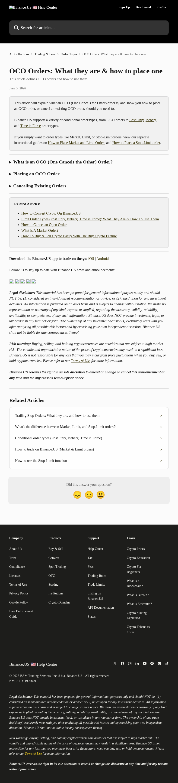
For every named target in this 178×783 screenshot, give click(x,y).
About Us (15, 549)
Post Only (136, 120)
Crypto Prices (136, 549)
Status (91, 616)
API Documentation (101, 607)
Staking (53, 584)
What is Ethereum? (139, 604)
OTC (51, 575)
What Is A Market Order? (39, 230)
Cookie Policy (18, 602)
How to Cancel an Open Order (44, 225)
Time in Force (30, 126)
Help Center (95, 549)
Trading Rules (97, 575)
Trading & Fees (45, 54)
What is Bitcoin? (138, 595)
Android (102, 259)
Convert (53, 558)
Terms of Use (80, 361)
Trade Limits (96, 584)
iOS (91, 259)
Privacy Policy (19, 593)
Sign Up (124, 7)
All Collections (19, 54)
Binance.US (17, 717)
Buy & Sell (55, 549)
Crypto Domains (59, 602)
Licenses (14, 575)
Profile (161, 7)
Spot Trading (57, 566)
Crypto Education (138, 558)
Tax (90, 558)
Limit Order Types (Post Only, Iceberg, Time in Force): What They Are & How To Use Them (90, 219)
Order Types (69, 54)
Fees (90, 566)
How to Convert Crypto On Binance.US (51, 213)
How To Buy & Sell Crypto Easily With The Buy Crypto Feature (69, 236)
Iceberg (151, 120)
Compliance (17, 566)
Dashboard (143, 7)
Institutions (55, 593)
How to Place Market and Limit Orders (76, 143)
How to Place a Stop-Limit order (136, 143)
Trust (12, 558)
